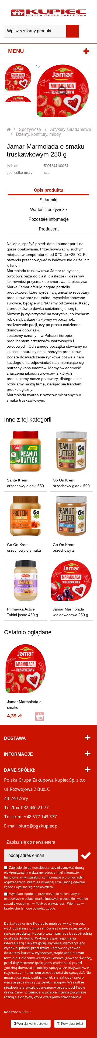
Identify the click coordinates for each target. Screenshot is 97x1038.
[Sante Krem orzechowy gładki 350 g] (25, 451)
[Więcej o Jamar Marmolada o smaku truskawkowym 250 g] (25, 668)
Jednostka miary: (20, 173)
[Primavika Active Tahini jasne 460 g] (25, 580)
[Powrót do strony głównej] (9, 129)
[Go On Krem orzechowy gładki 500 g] (71, 451)
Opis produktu (48, 190)
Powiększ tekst (71, 1023)
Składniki (48, 200)
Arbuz (26, 1011)
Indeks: (12, 166)
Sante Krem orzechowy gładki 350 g (25, 486)
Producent (48, 229)
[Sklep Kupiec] (48, 12)
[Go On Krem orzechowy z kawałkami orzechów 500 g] (71, 516)
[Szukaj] (72, 31)
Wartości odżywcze (48, 209)
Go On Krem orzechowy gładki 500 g (71, 486)
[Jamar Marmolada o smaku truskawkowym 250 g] (18, 77)
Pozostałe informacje (49, 219)
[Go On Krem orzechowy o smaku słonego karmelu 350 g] (25, 516)
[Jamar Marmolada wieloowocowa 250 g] (71, 580)
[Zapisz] (85, 855)
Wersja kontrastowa (32, 1023)
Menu (16, 51)
